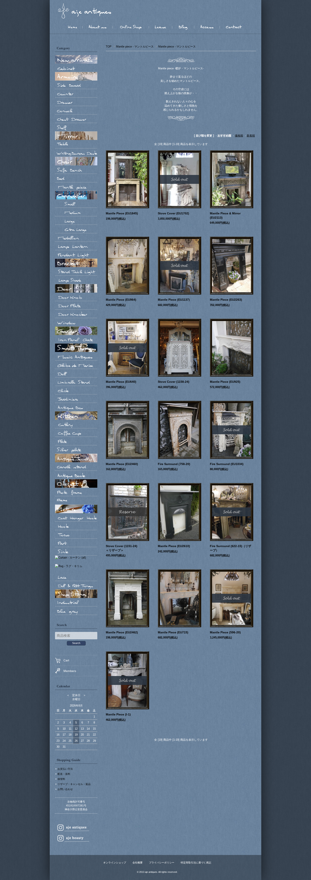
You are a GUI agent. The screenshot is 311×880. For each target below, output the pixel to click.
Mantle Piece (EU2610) (174, 546)
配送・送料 (64, 773)
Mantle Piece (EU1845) (122, 213)
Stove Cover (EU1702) (173, 213)
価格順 (239, 135)
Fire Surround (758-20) (174, 464)
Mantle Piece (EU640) (121, 381)
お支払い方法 (65, 768)
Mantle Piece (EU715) (173, 632)
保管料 (61, 779)
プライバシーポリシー (161, 862)
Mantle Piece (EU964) (121, 299)
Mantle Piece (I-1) (118, 714)
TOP (108, 46)
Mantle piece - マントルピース (135, 46)
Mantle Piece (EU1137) (174, 299)
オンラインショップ (114, 862)
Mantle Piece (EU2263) (226, 299)
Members (69, 671)
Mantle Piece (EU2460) (122, 464)
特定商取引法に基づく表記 (196, 862)
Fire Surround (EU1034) (227, 464)
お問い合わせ (65, 789)
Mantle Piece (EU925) (225, 381)
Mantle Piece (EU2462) (122, 632)
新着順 (251, 135)
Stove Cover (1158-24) (173, 381)
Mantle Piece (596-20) (225, 632)
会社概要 (137, 862)
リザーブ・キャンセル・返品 (74, 784)
